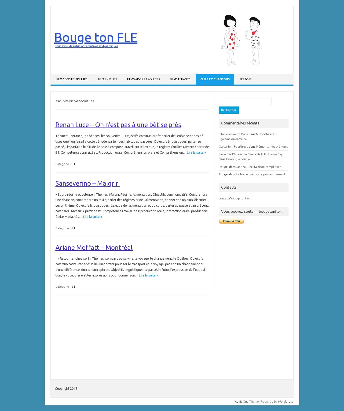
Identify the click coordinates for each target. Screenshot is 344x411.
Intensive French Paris (233, 134)
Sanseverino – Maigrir (87, 183)
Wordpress (285, 401)
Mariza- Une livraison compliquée (258, 166)
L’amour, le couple (238, 159)
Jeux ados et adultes (71, 79)
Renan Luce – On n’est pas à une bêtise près (118, 124)
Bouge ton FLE (95, 37)
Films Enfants (180, 79)
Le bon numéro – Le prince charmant (260, 174)
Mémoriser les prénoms (272, 146)
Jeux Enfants (107, 79)
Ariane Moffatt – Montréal (94, 247)
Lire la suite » (196, 152)
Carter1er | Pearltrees (233, 146)
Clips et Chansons (215, 79)
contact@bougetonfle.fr (235, 198)
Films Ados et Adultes (143, 79)
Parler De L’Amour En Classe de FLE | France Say (250, 154)
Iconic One (241, 401)
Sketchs (245, 79)
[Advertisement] (254, 301)
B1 (73, 164)
